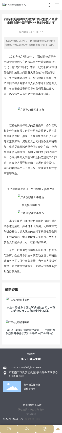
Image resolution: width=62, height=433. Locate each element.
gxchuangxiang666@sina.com (25, 367)
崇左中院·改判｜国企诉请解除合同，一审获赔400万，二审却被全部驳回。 (31, 309)
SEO (38, 419)
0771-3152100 (31, 359)
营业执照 (29, 419)
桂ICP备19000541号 (13, 419)
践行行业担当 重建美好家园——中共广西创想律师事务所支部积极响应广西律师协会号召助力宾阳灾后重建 (31, 333)
